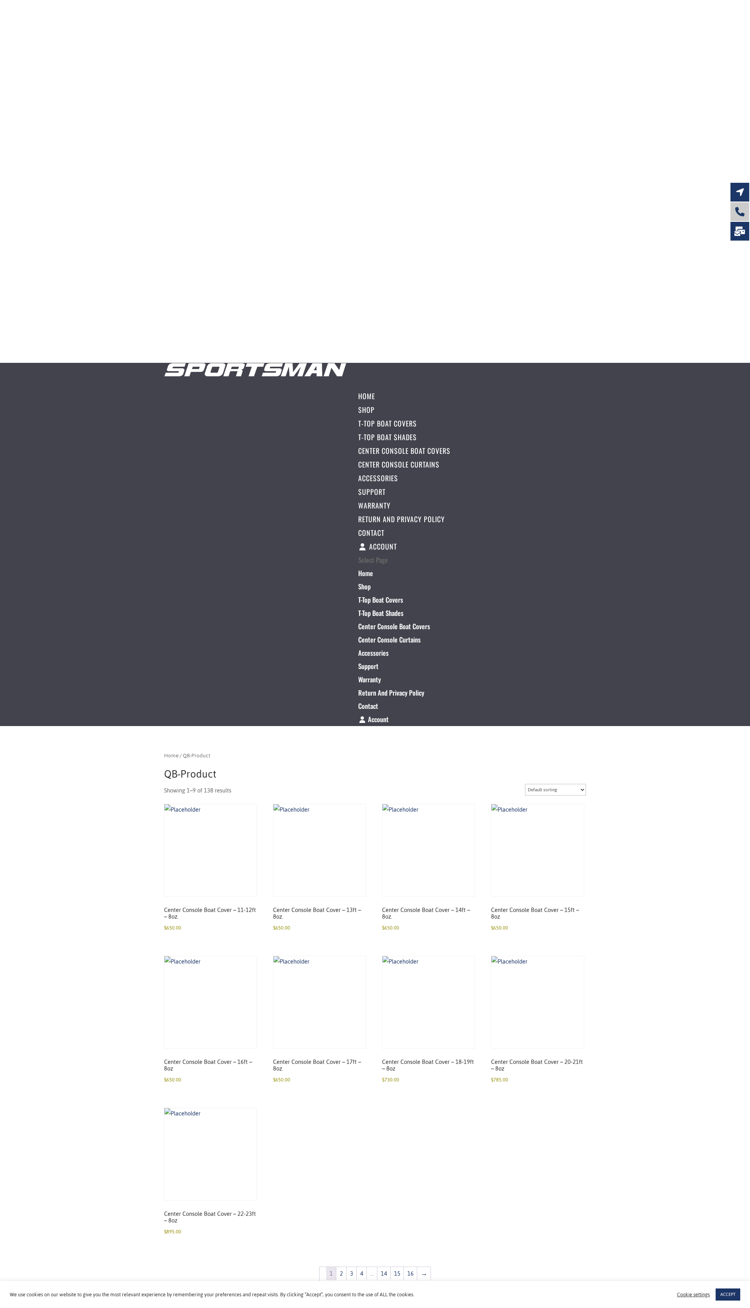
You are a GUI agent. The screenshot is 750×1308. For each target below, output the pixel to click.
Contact (371, 533)
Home (366, 396)
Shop (366, 410)
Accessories (378, 478)
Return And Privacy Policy (401, 519)
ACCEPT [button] (728, 1294)
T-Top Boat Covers (387, 423)
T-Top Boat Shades (387, 437)
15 (397, 1273)
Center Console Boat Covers (404, 451)
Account (382, 546)
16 (410, 1273)
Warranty (374, 505)
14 (384, 1273)
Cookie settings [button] (693, 1294)
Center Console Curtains (398, 464)
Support (372, 492)
